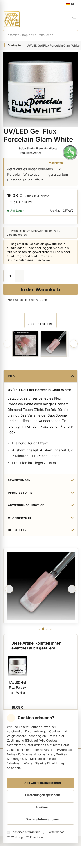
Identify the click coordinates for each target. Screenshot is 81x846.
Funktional (36, 837)
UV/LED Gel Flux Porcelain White (17, 687)
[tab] (39, 629)
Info (11, 376)
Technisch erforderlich (25, 832)
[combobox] (36, 34)
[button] (19, 279)
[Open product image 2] (54, 344)
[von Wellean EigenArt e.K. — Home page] (10, 19)
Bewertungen (19, 480)
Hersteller (17, 530)
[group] (25, 344)
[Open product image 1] (25, 344)
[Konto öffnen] (63, 19)
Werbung (17, 837)
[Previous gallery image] (7, 344)
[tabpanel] (41, 585)
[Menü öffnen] (5, 5)
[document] (40, 776)
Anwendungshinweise (26, 505)
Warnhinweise (19, 517)
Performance (55, 832)
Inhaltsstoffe (20, 492)
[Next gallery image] (74, 344)
